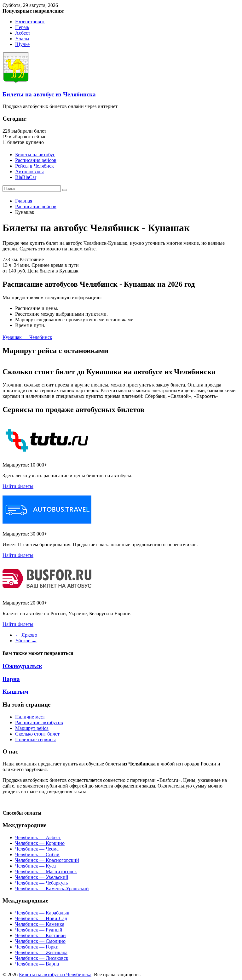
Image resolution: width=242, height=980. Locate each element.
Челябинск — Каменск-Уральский (52, 888)
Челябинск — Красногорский (47, 860)
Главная (23, 200)
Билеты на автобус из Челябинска (49, 94)
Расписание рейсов (35, 206)
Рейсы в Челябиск (34, 166)
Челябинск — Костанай (40, 935)
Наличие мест (30, 716)
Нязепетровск (30, 21)
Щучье (22, 44)
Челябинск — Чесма (37, 848)
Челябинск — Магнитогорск (46, 871)
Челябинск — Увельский (41, 877)
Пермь (22, 27)
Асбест (22, 33)
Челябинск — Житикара (41, 952)
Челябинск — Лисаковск (41, 958)
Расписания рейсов (35, 160)
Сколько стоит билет (37, 733)
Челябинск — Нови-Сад (41, 918)
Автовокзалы (29, 171)
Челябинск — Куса (35, 865)
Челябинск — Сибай (37, 854)
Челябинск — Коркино (40, 843)
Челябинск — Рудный (38, 929)
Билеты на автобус (35, 154)
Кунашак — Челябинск (27, 337)
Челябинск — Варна (37, 963)
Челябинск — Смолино (40, 941)
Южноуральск (22, 666)
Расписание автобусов (39, 722)
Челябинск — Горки (37, 946)
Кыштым (15, 691)
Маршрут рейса (32, 728)
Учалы (22, 38)
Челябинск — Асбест (38, 837)
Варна (11, 679)
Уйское (26, 640)
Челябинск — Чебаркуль (41, 882)
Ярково (26, 635)
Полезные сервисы (35, 739)
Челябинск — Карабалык (42, 912)
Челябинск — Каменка (39, 924)
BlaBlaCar (25, 177)
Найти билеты (18, 486)
